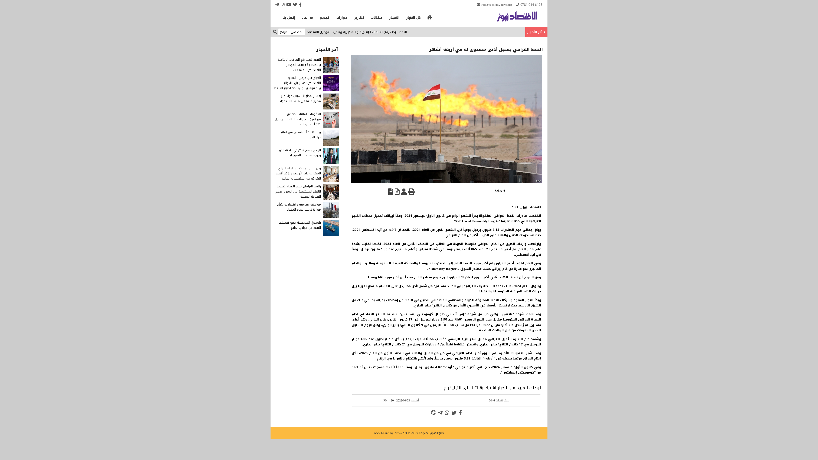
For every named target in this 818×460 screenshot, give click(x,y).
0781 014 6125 (531, 5)
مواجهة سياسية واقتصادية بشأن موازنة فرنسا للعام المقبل (299, 207)
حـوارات (341, 18)
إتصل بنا (288, 18)
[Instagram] (283, 4)
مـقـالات (376, 18)
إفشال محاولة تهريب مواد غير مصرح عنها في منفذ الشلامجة (300, 98)
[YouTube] (288, 4)
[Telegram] (277, 4)
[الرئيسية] (429, 18)
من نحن (307, 18)
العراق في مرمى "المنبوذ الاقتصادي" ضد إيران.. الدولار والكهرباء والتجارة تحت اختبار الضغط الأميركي (297, 85)
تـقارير (359, 18)
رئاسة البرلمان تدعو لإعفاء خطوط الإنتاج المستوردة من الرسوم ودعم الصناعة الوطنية (298, 192)
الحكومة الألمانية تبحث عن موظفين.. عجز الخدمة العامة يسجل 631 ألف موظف (298, 119)
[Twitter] (295, 4)
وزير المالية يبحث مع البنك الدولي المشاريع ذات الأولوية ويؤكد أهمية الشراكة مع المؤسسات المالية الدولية (298, 175)
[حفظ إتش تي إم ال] (397, 191)
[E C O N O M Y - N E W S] (517, 19)
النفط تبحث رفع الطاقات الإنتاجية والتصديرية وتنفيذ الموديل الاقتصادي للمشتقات (369, 32)
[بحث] (275, 31)
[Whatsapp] (447, 412)
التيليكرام (452, 388)
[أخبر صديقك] (404, 191)
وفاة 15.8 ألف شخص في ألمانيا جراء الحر (300, 134)
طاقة (498, 191)
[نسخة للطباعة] (411, 191)
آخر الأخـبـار (534, 32)
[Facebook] (300, 4)
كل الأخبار (413, 18)
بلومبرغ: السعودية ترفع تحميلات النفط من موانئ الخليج (300, 225)
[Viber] (433, 412)
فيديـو (325, 18)
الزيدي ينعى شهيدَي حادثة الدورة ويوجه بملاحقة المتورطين (299, 152)
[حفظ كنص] (390, 191)
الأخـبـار (394, 18)
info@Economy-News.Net (496, 5)
